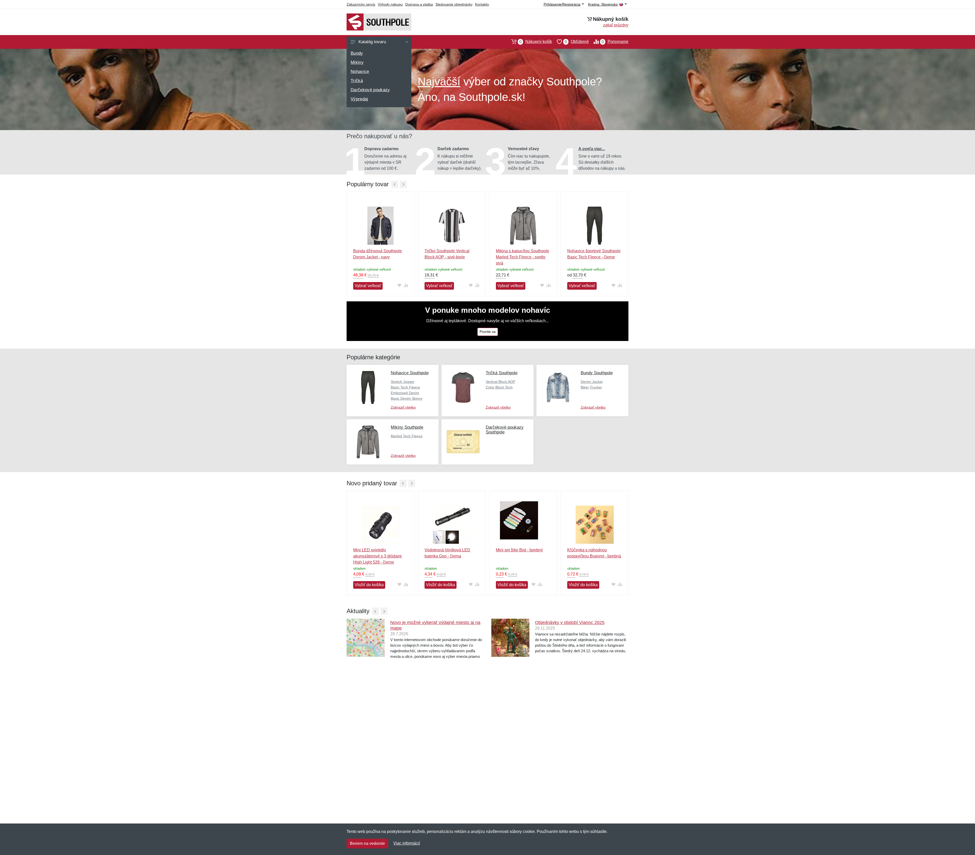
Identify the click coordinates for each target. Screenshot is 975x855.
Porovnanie (615, 41)
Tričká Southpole (501, 372)
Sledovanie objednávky (454, 4)
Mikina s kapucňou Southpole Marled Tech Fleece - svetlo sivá (522, 257)
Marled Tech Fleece (406, 436)
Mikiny (357, 62)
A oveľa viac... (591, 149)
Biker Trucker (591, 387)
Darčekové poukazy (370, 89)
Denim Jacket (592, 382)
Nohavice (360, 71)
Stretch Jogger (402, 382)
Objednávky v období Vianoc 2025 (570, 622)
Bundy (357, 53)
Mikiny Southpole (407, 427)
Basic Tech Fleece (405, 387)
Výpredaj (359, 99)
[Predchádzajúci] (394, 184)
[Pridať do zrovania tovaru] (405, 285)
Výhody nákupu (390, 4)
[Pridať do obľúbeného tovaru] (399, 285)
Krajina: (603, 4)
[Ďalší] (403, 184)
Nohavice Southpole (410, 372)
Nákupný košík (535, 41)
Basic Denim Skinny (406, 398)
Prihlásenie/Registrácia (562, 4)
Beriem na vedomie (367, 843)
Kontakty (482, 4)
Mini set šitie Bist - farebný (519, 550)
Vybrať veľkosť (368, 286)
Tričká (357, 80)
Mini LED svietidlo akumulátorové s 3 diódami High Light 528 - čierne (377, 556)
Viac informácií (406, 843)
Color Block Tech (499, 387)
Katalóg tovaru (372, 41)
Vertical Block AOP (500, 382)
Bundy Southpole (597, 372)
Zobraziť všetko (403, 407)
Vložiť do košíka (369, 585)
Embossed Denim (405, 393)
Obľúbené (577, 41)
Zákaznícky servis (361, 4)
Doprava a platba (419, 4)
